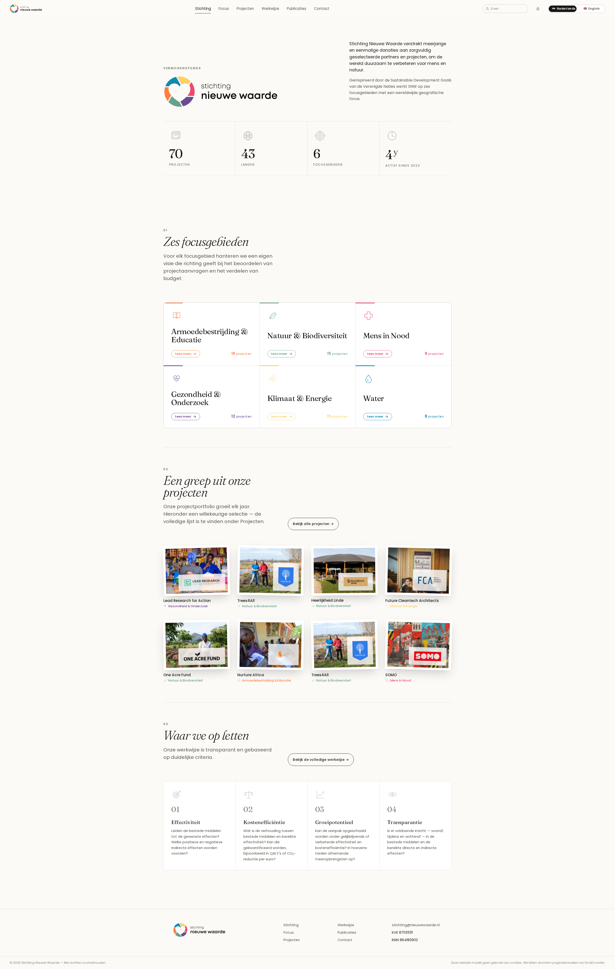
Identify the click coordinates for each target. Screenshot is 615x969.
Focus (224, 8)
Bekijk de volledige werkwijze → (321, 759)
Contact (321, 8)
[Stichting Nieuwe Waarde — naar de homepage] (26, 8)
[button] (196, 577)
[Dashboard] (538, 9)
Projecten (245, 8)
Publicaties (296, 8)
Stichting (203, 8)
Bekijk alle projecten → (313, 523)
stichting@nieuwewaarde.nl (416, 925)
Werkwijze (270, 8)
